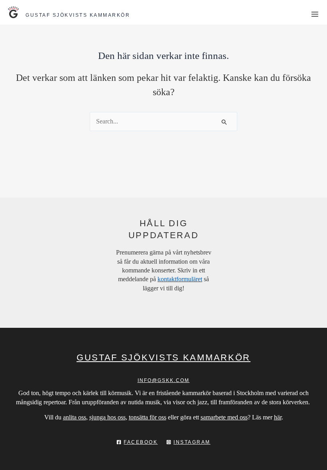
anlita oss (74, 417)
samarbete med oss (224, 417)
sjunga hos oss (107, 417)
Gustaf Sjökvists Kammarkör (78, 15)
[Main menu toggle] (315, 14)
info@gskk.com (164, 380)
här (278, 417)
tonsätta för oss (147, 417)
